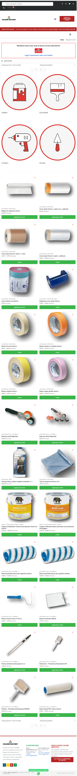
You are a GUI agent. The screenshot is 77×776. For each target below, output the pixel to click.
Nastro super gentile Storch (48, 391)
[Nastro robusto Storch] (20, 372)
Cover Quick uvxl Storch (10, 301)
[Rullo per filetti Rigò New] (57, 417)
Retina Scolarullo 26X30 (47, 619)
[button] (55, 19)
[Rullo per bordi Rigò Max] (20, 417)
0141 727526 (53, 29)
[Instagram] (66, 4)
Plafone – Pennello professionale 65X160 (15, 709)
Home (62, 40)
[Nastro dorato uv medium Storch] (57, 327)
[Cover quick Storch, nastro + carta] (16, 236)
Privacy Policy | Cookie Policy (65, 773)
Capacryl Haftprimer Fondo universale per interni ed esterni (19, 527)
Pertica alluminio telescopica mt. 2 (13, 664)
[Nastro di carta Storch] (20, 327)
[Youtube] (69, 4)
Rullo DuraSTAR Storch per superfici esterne (54, 573)
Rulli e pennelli (14, 434)
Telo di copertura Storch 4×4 (49, 481)
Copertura (12, 208)
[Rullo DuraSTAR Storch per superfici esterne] (57, 554)
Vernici (21, 524)
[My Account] (70, 34)
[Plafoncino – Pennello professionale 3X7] (57, 645)
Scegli (19, 262)
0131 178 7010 (70, 29)
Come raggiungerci (31, 755)
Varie (55, 299)
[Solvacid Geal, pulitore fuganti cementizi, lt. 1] (20, 462)
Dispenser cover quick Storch (49, 301)
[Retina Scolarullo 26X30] (57, 599)
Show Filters (8, 61)
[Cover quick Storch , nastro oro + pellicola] (57, 190)
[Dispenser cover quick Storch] (57, 282)
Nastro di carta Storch (9, 346)
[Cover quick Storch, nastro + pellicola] (57, 237)
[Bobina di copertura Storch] (20, 191)
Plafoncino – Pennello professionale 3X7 (53, 664)
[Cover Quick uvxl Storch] (20, 282)
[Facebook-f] (62, 4)
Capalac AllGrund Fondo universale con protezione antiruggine (56, 527)
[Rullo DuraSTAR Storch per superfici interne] (20, 554)
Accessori (5, 208)
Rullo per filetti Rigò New (47, 436)
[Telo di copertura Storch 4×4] (57, 462)
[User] (4, 8)
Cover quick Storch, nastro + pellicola (52, 256)
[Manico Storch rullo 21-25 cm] (20, 599)
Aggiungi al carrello (19, 217)
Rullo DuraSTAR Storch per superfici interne (17, 573)
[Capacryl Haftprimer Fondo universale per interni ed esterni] (20, 507)
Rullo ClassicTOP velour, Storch (50, 709)
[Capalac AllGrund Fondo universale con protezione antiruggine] (57, 507)
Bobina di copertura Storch (11, 211)
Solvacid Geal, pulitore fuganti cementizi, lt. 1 (17, 481)
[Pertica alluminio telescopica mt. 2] (20, 645)
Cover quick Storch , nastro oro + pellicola (53, 209)
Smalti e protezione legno (10, 524)
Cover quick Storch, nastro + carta (13, 254)
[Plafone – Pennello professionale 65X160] (20, 690)
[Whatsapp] (73, 4)
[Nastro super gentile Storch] (57, 372)
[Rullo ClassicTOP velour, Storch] (57, 690)
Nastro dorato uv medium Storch (50, 346)
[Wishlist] (34, 177)
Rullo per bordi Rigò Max (10, 436)
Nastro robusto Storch (9, 391)
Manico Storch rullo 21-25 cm (12, 619)
